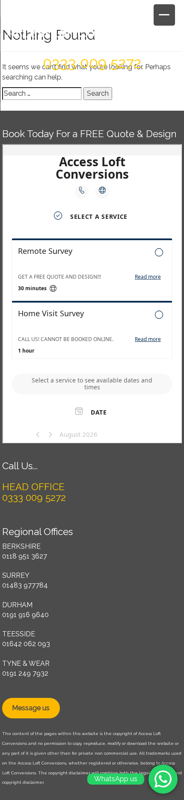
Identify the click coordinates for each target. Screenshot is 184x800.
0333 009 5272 (92, 62)
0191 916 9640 (25, 615)
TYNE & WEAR (26, 663)
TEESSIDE (18, 634)
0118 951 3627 (24, 556)
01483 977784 (25, 585)
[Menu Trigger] (164, 15)
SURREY (16, 575)
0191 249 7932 (25, 673)
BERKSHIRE (21, 546)
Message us (31, 708)
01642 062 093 (26, 644)
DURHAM (17, 605)
